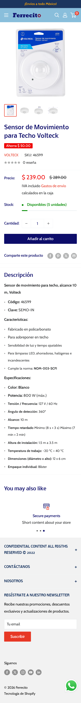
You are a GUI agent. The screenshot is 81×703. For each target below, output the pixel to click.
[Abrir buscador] (57, 15)
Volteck (11, 155)
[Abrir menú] (6, 15)
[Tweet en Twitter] (66, 255)
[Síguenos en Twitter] (15, 672)
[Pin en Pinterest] (58, 255)
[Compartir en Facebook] (50, 255)
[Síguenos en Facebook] (7, 672)
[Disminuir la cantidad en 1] (26, 223)
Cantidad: (11, 223)
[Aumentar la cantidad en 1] (48, 223)
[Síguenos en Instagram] (23, 672)
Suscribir (17, 636)
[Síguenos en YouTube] (31, 672)
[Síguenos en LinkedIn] (39, 672)
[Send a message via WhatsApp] (71, 685)
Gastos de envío (53, 186)
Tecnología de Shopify (19, 694)
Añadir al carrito (40, 238)
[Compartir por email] (74, 255)
